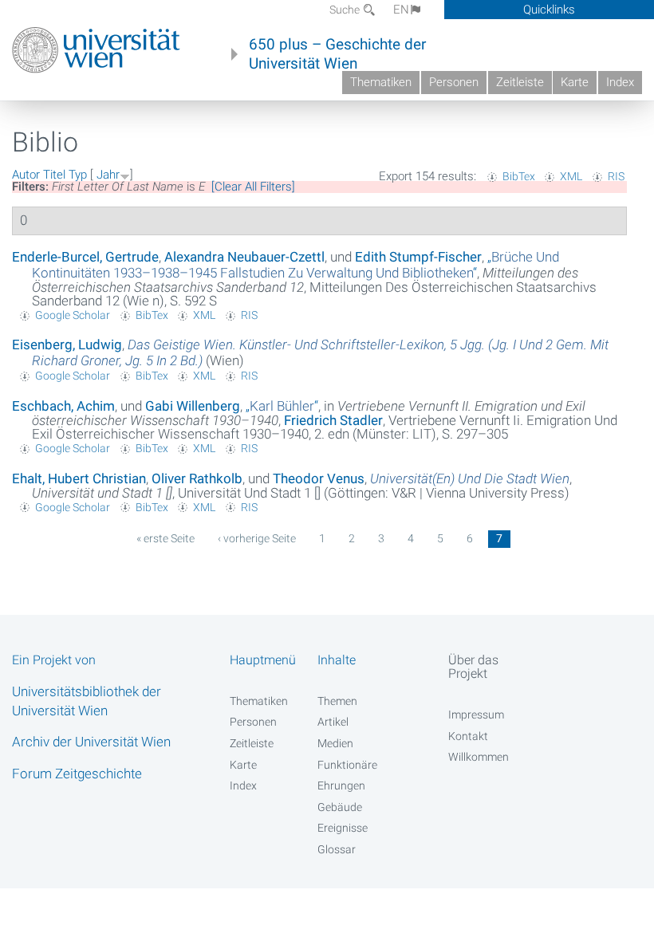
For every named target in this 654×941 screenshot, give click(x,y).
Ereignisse (342, 827)
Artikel (333, 721)
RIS (616, 176)
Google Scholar (72, 315)
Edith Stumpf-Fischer (418, 257)
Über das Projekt (473, 666)
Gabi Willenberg (192, 406)
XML (571, 176)
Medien (335, 743)
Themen (337, 701)
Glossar (336, 849)
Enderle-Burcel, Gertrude (85, 257)
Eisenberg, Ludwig (67, 344)
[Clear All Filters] (253, 186)
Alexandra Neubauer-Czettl (244, 257)
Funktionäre (347, 764)
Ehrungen (341, 785)
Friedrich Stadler (333, 420)
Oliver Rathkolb (197, 478)
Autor (26, 174)
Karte (575, 82)
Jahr (108, 174)
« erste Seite (165, 538)
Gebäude (339, 807)
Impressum (476, 714)
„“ (295, 265)
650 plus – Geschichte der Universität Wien (337, 54)
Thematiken (381, 82)
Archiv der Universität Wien (91, 742)
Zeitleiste (520, 82)
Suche (345, 9)
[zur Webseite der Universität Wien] (96, 50)
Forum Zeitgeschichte (77, 774)
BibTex (518, 176)
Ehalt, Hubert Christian (79, 478)
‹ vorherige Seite (257, 538)
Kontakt (468, 736)
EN (401, 9)
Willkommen (478, 756)
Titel (54, 174)
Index (620, 82)
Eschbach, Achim (63, 406)
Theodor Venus (318, 478)
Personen (454, 82)
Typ (78, 174)
